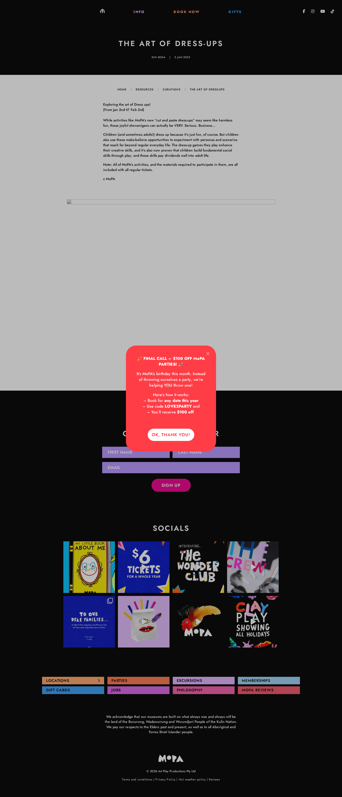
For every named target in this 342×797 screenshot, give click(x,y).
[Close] (208, 353)
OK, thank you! (171, 435)
